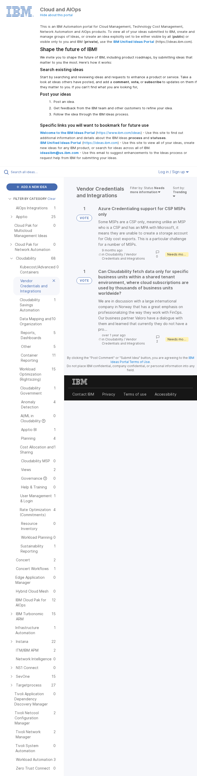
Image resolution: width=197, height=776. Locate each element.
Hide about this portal (56, 15)
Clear (51, 199)
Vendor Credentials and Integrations (123, 256)
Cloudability (114, 254)
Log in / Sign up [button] (172, 172)
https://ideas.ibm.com (100, 143)
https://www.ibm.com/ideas (119, 133)
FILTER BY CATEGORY (30, 199)
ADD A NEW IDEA (33, 187)
